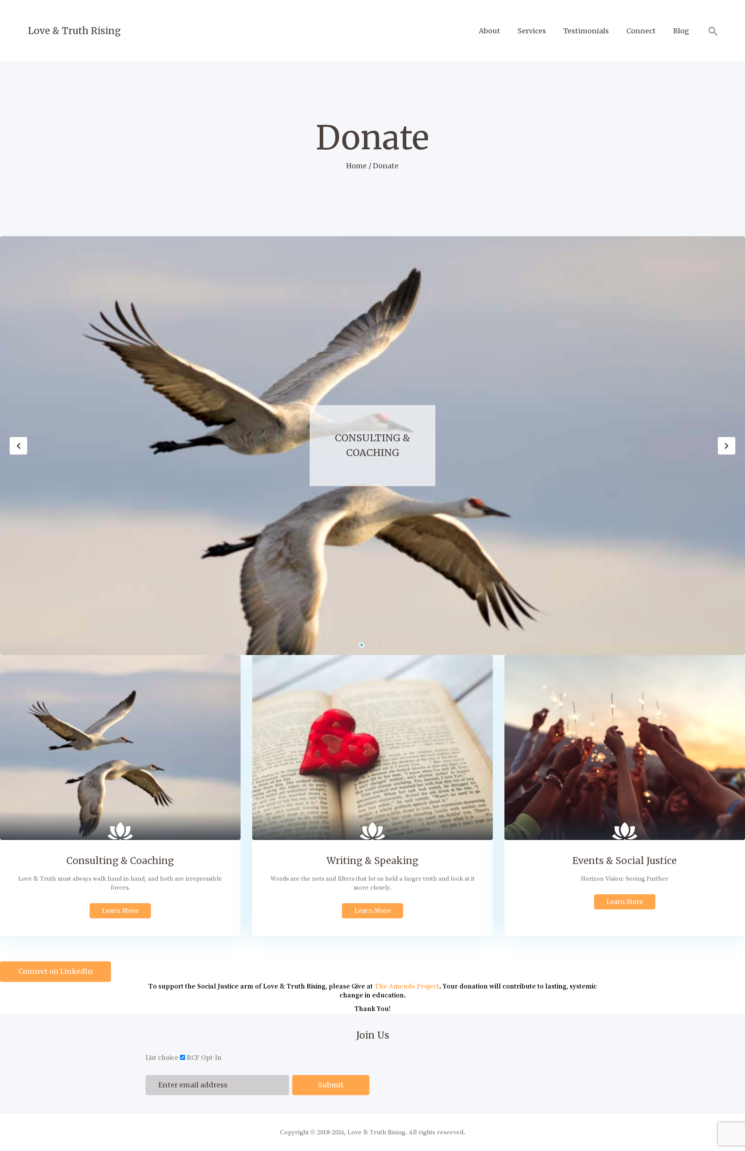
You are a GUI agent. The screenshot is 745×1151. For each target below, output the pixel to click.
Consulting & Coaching (120, 861)
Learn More (120, 910)
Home (356, 165)
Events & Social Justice (624, 861)
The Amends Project (406, 986)
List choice (162, 1057)
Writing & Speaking (500, 445)
